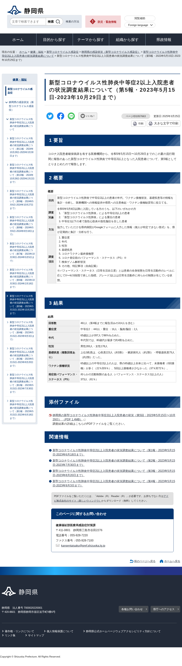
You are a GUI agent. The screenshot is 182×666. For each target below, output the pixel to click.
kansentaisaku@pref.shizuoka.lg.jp (83, 545)
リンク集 (10, 635)
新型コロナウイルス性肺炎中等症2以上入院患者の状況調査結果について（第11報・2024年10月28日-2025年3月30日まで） (22, 147)
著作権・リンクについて (19, 631)
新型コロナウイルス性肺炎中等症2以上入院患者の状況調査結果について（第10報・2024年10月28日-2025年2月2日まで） (22, 173)
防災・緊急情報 (107, 21)
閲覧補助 (140, 18)
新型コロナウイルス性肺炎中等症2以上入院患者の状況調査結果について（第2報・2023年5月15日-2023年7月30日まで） (22, 383)
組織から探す (127, 40)
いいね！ (90, 116)
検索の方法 (72, 21)
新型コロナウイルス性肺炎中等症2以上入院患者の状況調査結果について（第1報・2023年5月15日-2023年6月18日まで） (22, 410)
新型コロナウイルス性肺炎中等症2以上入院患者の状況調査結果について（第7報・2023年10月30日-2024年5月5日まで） (22, 252)
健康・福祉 (37, 51)
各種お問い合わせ (132, 609)
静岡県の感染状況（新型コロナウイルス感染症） (111, 51)
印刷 (140, 123)
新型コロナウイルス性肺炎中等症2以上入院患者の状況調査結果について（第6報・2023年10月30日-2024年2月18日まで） (22, 278)
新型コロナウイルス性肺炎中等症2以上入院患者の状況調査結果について (22, 124)
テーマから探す (90, 40)
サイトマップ (36, 635)
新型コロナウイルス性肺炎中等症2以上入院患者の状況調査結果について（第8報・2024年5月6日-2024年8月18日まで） (22, 226)
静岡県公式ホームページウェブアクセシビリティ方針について (123, 631)
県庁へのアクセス (164, 609)
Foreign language (138, 25)
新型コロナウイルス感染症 (63, 51)
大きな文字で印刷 (166, 123)
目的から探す (54, 40)
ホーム (18, 40)
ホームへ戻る (172, 561)
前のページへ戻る (145, 561)
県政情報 (163, 40)
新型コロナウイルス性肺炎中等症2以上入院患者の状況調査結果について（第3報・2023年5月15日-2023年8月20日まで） (22, 357)
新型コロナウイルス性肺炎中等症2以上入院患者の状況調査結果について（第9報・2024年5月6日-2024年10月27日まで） (22, 200)
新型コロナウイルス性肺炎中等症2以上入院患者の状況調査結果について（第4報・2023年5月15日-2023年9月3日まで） (22, 331)
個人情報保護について (60, 631)
